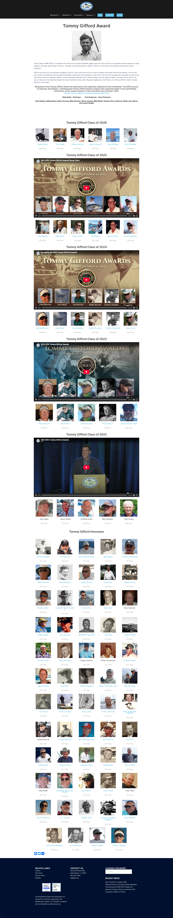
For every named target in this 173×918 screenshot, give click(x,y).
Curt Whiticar (75, 845)
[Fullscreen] (137, 216)
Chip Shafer (108, 765)
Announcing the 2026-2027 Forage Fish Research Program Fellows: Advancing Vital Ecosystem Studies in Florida (120, 889)
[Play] (36, 216)
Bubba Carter (43, 608)
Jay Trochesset (43, 818)
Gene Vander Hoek (129, 424)
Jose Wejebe (129, 818)
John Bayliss (42, 236)
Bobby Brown (86, 582)
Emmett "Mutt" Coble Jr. (65, 608)
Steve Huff (130, 328)
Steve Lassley (65, 712)
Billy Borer (60, 236)
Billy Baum (108, 557)
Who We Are (54, 15)
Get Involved (78, 15)
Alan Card (108, 582)
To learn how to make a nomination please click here (86, 93)
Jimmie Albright (43, 557)
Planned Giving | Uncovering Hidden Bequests (121, 884)
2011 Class (129, 665)
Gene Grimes (112, 236)
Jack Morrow (108, 739)
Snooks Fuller (43, 660)
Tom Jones (43, 712)
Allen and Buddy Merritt (130, 712)
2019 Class (43, 612)
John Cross (86, 608)
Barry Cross (78, 236)
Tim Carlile (60, 144)
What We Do (66, 15)
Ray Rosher (65, 424)
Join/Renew (109, 15)
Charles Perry (65, 765)
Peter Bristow (65, 582)
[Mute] (134, 216)
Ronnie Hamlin (130, 660)
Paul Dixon (95, 236)
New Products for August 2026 (116, 882)
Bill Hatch (65, 686)
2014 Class (43, 586)
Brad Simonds (86, 424)
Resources (89, 15)
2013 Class (43, 561)
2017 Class (129, 586)
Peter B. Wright (118, 845)
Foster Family (130, 635)
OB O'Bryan (43, 765)
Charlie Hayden (86, 686)
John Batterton (42, 328)
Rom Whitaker (131, 144)
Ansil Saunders (86, 765)
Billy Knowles (129, 686)
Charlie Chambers (112, 328)
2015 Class (64, 561)
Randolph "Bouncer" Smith (64, 791)
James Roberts (95, 144)
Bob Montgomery (86, 739)
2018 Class (129, 639)
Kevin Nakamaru (130, 236)
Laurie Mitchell (65, 739)
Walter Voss (86, 818)
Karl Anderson (44, 424)
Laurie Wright (97, 845)
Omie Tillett (108, 791)
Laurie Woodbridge (54, 845)
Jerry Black (60, 328)
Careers (37, 871)
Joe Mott (130, 739)
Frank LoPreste (108, 712)
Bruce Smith (130, 765)
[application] (86, 188)
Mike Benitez (43, 582)
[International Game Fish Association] (86, 7)
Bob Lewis (86, 712)
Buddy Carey (129, 582)
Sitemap (38, 878)
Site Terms (38, 873)
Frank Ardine (42, 144)
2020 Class (86, 586)
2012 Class (108, 612)
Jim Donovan (64, 635)
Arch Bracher (77, 328)
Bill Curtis (108, 608)
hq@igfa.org (74, 878)
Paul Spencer (107, 424)
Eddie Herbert (78, 144)
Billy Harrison (43, 686)
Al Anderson (65, 557)
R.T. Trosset (65, 818)
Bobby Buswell (95, 328)
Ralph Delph (43, 635)
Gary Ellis (108, 635)
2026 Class (42, 148)
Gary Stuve (86, 791)
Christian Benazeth (130, 557)
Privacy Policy (40, 875)
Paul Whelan (113, 144)
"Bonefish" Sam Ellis (86, 635)
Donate (120, 15)
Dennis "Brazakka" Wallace (108, 819)
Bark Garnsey (65, 660)
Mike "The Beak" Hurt (108, 686)
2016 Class (86, 561)
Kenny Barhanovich (87, 557)
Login (100, 15)
